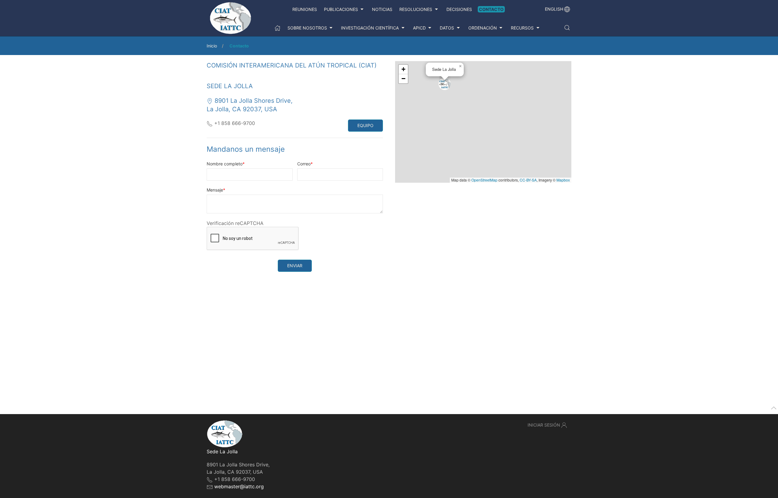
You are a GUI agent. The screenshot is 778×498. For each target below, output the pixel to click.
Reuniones (304, 9)
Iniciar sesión (544, 424)
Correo (304, 163)
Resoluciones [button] (415, 9)
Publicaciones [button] (341, 9)
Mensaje (215, 189)
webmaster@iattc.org (239, 486)
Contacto (491, 9)
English (554, 9)
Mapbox (563, 179)
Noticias (382, 9)
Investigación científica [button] (370, 27)
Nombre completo (225, 163)
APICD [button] (419, 27)
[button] (567, 28)
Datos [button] (447, 27)
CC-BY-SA (528, 179)
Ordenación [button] (482, 27)
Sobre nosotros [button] (307, 27)
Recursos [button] (522, 27)
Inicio (212, 45)
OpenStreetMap (484, 179)
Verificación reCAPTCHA (235, 223)
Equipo (365, 125)
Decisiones (459, 9)
